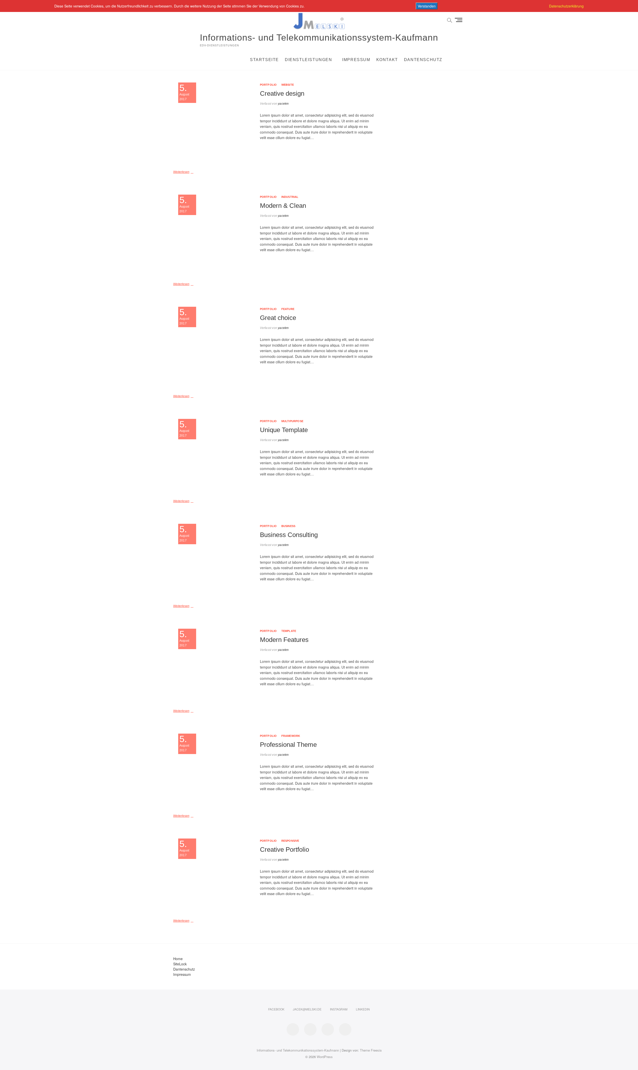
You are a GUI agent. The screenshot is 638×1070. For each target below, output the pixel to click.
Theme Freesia (371, 1050)
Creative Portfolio (284, 849)
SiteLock (180, 963)
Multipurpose (292, 421)
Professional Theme (288, 744)
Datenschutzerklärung (566, 5)
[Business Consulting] (214, 561)
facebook (276, 1009)
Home (178, 958)
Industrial (290, 196)
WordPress (325, 1056)
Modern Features (284, 639)
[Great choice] (214, 347)
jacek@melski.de (307, 1009)
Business (288, 526)
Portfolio (268, 84)
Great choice (278, 317)
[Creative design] (214, 123)
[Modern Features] (214, 666)
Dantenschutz (423, 60)
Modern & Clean (283, 205)
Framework (290, 735)
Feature (287, 308)
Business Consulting (289, 534)
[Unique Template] (214, 456)
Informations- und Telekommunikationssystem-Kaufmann (319, 37)
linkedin (363, 1009)
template (288, 630)
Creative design (282, 93)
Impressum (356, 60)
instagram (338, 1009)
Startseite (264, 60)
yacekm (283, 103)
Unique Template (284, 430)
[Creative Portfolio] (214, 876)
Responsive (290, 840)
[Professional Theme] (214, 771)
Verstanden (427, 5)
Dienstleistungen (308, 60)
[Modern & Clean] (214, 235)
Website (287, 84)
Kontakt (387, 60)
